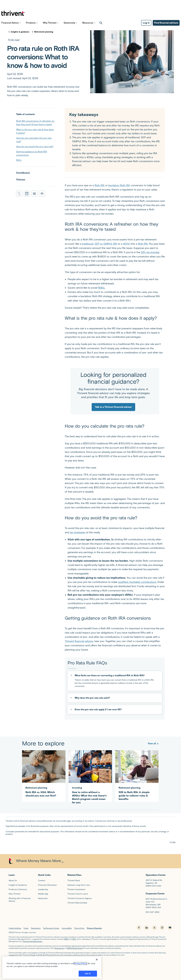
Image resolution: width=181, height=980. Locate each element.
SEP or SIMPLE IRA (106, 243)
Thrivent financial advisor (79, 641)
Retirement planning (43, 32)
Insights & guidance (20, 32)
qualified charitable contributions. (137, 582)
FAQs (18, 160)
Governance (36, 928)
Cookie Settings (15, 928)
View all (152, 743)
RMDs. (101, 287)
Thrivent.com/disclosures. (32, 941)
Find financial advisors (166, 22)
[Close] (97, 959)
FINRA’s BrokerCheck (74, 948)
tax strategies (77, 532)
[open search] (101, 23)
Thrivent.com (59, 948)
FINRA (66, 939)
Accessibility (67, 928)
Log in (146, 22)
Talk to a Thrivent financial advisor (113, 407)
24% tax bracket (150, 252)
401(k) (126, 243)
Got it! (88, 973)
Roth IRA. (143, 243)
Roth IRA (99, 185)
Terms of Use (79, 928)
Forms (26, 928)
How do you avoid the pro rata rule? (34, 146)
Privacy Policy (80, 963)
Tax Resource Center (51, 928)
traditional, (88, 243)
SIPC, (74, 939)
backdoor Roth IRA (119, 185)
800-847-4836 (152, 912)
